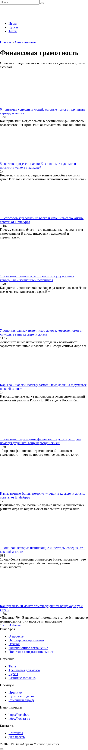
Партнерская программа (26, 640)
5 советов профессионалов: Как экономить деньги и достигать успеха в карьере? (38, 165)
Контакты (16, 733)
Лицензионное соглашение (28, 648)
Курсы (13, 27)
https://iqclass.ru (19, 718)
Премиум (15, 692)
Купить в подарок (22, 696)
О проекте (16, 636)
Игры (13, 23)
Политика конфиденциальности (32, 652)
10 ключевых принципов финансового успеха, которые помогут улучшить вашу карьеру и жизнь (40, 441)
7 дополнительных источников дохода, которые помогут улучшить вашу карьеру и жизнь (41, 332)
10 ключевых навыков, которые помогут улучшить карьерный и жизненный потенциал (37, 278)
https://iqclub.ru (19, 714)
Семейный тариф (21, 700)
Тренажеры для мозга (24, 670)
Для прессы (17, 737)
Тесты (13, 31)
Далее (16, 625)
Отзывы (14, 644)
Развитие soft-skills (22, 678)
